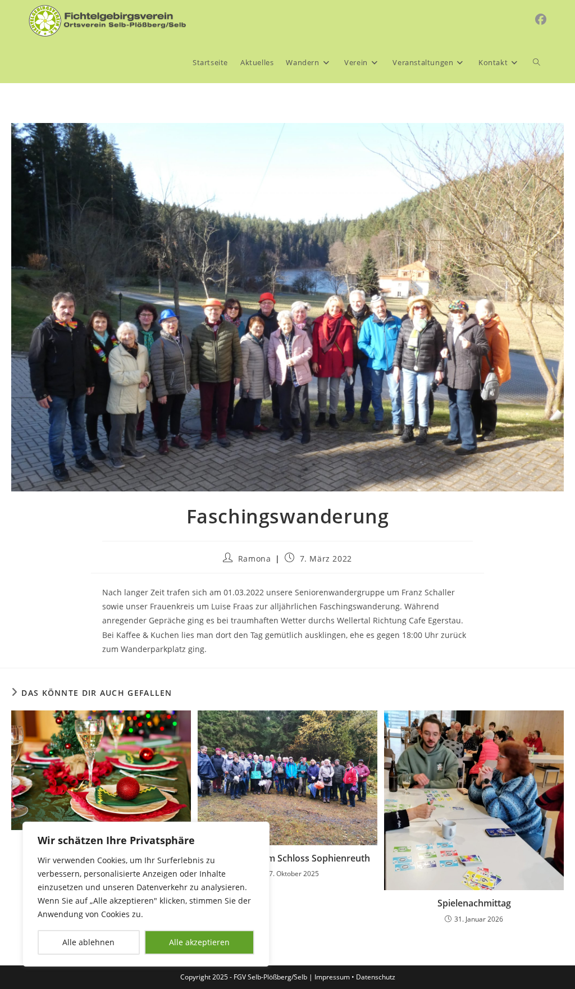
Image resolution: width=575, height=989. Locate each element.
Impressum (332, 977)
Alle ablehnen (88, 942)
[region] (146, 894)
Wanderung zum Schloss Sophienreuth (287, 858)
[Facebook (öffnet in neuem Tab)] (541, 19)
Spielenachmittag (474, 903)
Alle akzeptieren (199, 942)
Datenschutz (375, 977)
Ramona (254, 558)
